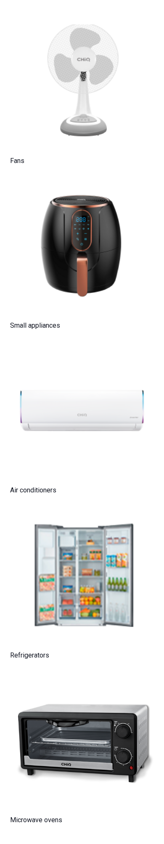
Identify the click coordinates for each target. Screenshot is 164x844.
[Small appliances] (82, 246)
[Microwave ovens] (82, 741)
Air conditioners (33, 490)
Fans (17, 161)
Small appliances (35, 325)
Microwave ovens (36, 820)
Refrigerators (29, 655)
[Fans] (82, 81)
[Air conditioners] (82, 411)
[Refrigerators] (82, 576)
